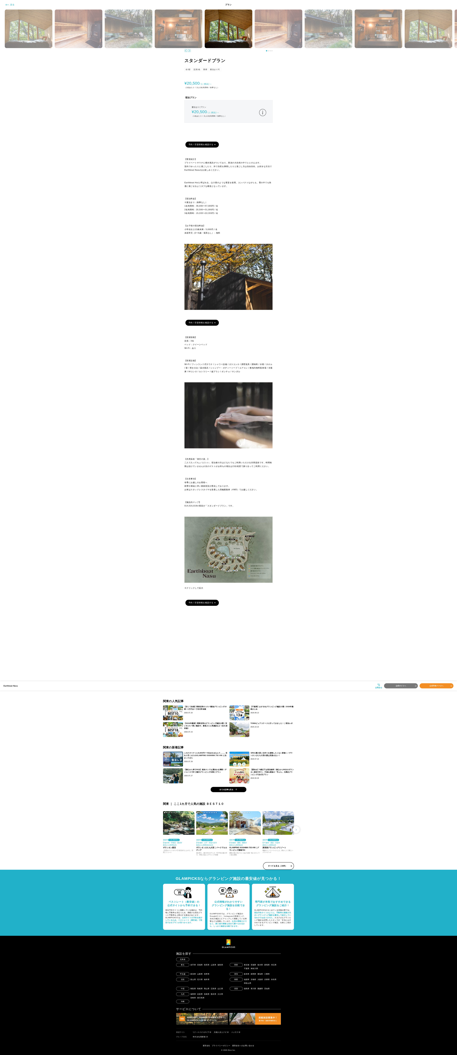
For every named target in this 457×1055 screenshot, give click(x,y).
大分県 (220, 994)
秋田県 (207, 965)
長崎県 (207, 994)
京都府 (253, 979)
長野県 (207, 974)
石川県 (200, 979)
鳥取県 (193, 989)
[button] (266, 50)
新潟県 (193, 974)
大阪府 (260, 979)
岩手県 (193, 965)
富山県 (193, 979)
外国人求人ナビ (220, 1032)
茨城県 (253, 965)
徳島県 (247, 989)
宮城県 (200, 965)
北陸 (183, 979)
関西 (236, 979)
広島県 (213, 989)
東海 (236, 974)
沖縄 (183, 1001)
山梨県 (200, 974)
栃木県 (260, 965)
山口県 (220, 989)
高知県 (267, 989)
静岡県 (253, 974)
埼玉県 (274, 965)
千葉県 (247, 968)
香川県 (253, 989)
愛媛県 (260, 989)
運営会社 (206, 1046)
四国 (236, 989)
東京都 (247, 965)
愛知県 (260, 974)
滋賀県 (247, 979)
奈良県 (274, 979)
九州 (183, 994)
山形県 (213, 965)
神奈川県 (254, 968)
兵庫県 (267, 979)
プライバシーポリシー (221, 1046)
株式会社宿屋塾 (199, 1036)
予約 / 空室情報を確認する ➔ (202, 145)
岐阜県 (247, 974)
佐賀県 (200, 994)
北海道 (183, 959)
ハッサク (234, 1032)
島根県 (200, 989)
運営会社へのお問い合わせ (243, 1046)
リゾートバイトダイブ (201, 1032)
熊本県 (213, 994)
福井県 (207, 979)
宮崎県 (193, 998)
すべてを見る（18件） (277, 866)
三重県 (267, 974)
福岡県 (193, 994)
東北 (183, 965)
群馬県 (267, 965)
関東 (236, 965)
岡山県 (207, 989)
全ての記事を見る (226, 789)
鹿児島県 (201, 998)
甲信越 (183, 974)
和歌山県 (247, 983)
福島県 (220, 965)
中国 (183, 989)
